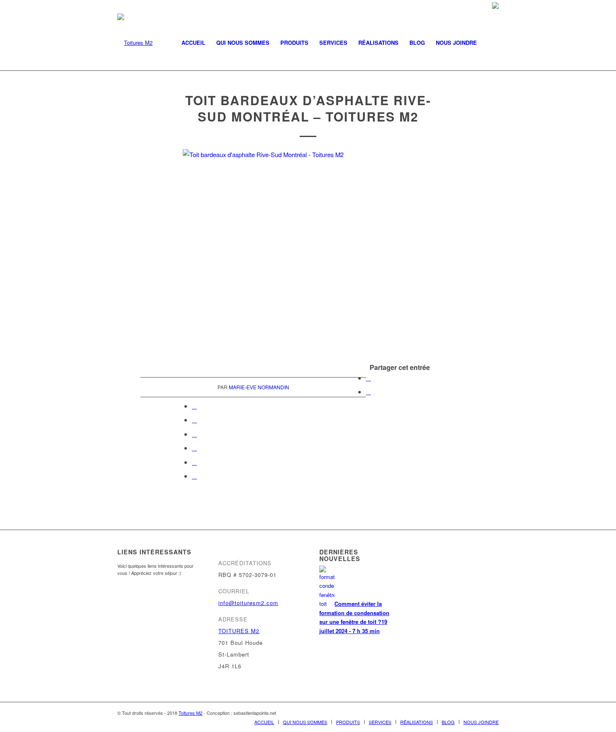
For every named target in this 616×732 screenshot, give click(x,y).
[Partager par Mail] (194, 475)
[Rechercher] (490, 42)
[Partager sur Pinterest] (194, 405)
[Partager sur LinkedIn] (194, 419)
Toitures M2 (190, 712)
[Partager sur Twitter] (368, 391)
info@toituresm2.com (248, 603)
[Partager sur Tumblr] (194, 433)
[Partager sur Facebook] (368, 377)
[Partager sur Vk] (194, 447)
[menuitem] (193, 42)
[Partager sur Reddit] (194, 462)
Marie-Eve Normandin (259, 387)
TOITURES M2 (238, 631)
